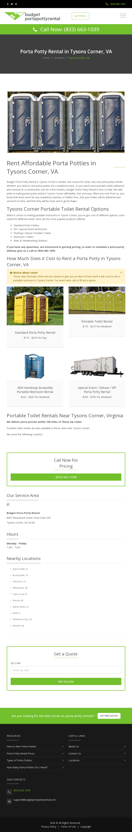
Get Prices (80, 15)
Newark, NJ (18, 625)
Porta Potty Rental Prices (21, 753)
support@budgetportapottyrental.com (35, 799)
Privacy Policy (48, 826)
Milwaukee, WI (20, 587)
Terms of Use (68, 826)
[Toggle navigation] (123, 15)
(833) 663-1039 (117, 4)
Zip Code (16, 663)
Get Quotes (66, 681)
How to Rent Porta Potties (21, 746)
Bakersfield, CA (20, 606)
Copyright (85, 826)
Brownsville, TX (20, 575)
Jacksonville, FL (20, 568)
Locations (59, 57)
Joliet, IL (16, 612)
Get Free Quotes (109, 715)
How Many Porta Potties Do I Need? (27, 767)
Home (46, 57)
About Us (74, 746)
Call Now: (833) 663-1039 (69, 29)
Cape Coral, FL (19, 594)
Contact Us (75, 753)
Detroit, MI (17, 600)
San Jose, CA (19, 581)
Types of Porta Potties (19, 760)
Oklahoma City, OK (22, 619)
